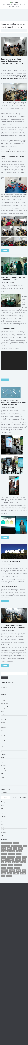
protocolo (10, 867)
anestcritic (3, 743)
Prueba (2, 969)
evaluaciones (11, 854)
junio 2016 (3, 733)
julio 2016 (3, 730)
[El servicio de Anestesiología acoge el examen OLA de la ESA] (14, 615)
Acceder (3, 784)
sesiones (18, 870)
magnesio (8, 862)
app (20, 845)
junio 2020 (3, 700)
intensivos (18, 859)
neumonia (4, 865)
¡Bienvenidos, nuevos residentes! (13, 561)
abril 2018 (3, 711)
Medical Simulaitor (5, 151)
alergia (3, 843)
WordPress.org (4, 792)
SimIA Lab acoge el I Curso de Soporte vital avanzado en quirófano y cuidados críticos (12, 61)
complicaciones (5, 851)
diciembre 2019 (4, 703)
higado (24, 856)
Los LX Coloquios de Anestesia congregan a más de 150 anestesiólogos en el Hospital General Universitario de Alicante (13, 977)
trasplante (23, 873)
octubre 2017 (4, 716)
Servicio (2, 759)
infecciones (10, 859)
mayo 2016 (3, 735)
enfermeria (4, 854)
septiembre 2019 (4, 708)
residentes (12, 870)
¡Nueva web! (12, 689)
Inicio (4, 4)
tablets (9, 873)
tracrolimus (15, 873)
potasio (3, 867)
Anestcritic (11, 6)
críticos (12, 851)
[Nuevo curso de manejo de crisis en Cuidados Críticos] (14, 265)
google (3, 856)
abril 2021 (3, 698)
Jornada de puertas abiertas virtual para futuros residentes (13, 972)
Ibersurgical (12, 151)
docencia (19, 851)
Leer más (4, 250)
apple (25, 845)
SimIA (2, 762)
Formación (3, 754)
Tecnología (3, 770)
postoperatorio (18, 865)
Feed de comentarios (5, 789)
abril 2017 (3, 722)
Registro (2, 781)
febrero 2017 (3, 727)
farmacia (19, 854)
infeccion (4, 859)
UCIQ (3, 876)
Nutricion (10, 865)
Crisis (2, 746)
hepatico (18, 856)
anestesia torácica (5, 845)
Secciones (9, 4)
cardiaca (20, 848)
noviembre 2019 (4, 706)
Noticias (2, 757)
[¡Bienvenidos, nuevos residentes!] (14, 551)
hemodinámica (11, 856)
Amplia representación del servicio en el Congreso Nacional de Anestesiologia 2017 (13, 402)
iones (24, 859)
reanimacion (4, 870)
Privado (17, 6)
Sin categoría (3, 768)
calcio (15, 848)
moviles (24, 862)
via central (9, 876)
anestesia (16, 843)
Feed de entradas (4, 786)
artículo (3, 848)
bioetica (9, 848)
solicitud (3, 873)
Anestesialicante (10, 66)
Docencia (16, 4)
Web (2, 773)
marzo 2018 (3, 714)
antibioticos (14, 845)
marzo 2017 (3, 724)
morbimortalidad (16, 862)
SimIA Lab (22, 4)
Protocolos (17, 867)
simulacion (3, 765)
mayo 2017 (3, 719)
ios (2, 862)
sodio (24, 870)
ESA (2, 751)
